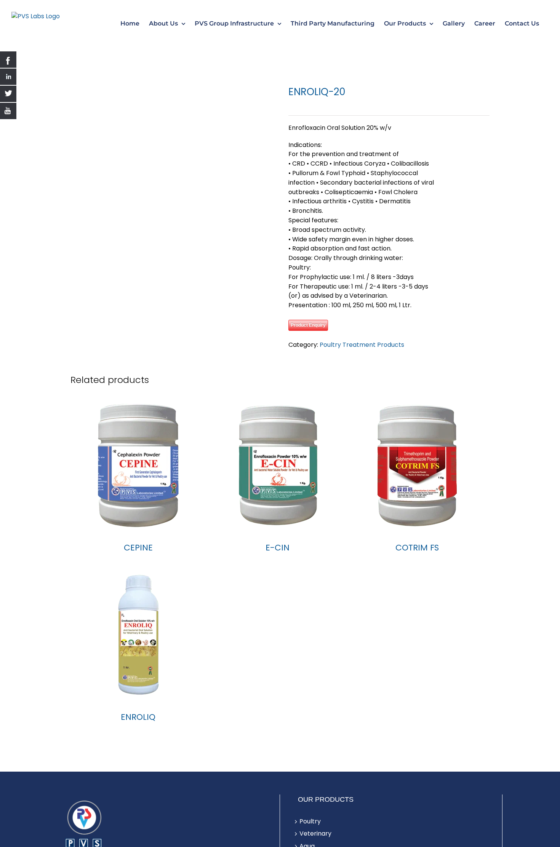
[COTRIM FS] (417, 480)
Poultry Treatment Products (362, 344)
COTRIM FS (417, 562)
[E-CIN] (277, 480)
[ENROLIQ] (138, 649)
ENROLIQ (138, 732)
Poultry (310, 836)
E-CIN (278, 562)
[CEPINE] (138, 480)
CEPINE (138, 562)
